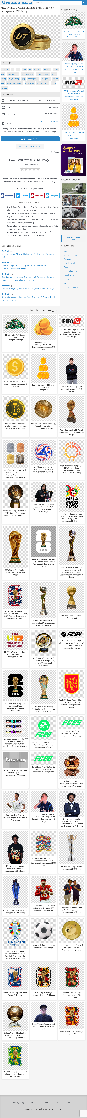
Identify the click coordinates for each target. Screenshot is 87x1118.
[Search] (84, 3)
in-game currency (43, 74)
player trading (14, 79)
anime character (70, 271)
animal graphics (70, 255)
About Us (57, 1102)
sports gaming (33, 79)
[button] (8, 195)
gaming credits (13, 74)
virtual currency (42, 83)
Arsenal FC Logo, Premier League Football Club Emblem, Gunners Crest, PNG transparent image (28, 267)
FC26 (24, 69)
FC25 (18, 69)
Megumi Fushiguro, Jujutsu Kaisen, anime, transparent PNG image (28, 289)
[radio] (22, 169)
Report (57, 152)
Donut (66, 267)
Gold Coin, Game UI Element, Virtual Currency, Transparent (74, 135)
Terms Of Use (33, 1102)
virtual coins (29, 83)
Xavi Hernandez (70, 263)
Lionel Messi (69, 275)
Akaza (66, 283)
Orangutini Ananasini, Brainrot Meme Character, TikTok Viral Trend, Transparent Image (28, 298)
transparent (46, 79)
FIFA (30, 69)
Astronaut (68, 259)
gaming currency (27, 74)
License (46, 1102)
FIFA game (47, 69)
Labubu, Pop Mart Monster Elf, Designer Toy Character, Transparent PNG (28, 255)
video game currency (14, 83)
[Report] (51, 152)
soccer (66, 251)
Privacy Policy (18, 1102)
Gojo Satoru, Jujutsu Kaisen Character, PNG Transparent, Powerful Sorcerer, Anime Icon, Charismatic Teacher (28, 278)
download (5, 69)
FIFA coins (37, 69)
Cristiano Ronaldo (71, 287)
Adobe (66, 279)
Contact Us (69, 1102)
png (23, 79)
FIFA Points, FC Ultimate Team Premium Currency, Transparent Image (74, 34)
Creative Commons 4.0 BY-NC (47, 121)
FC (12, 69)
